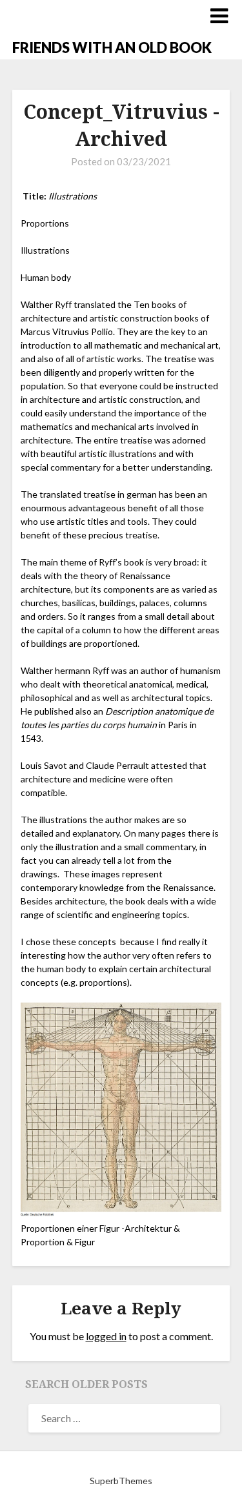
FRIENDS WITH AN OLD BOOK (112, 47)
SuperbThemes (121, 1480)
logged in (106, 1336)
